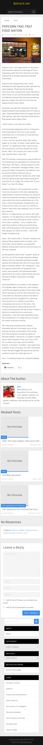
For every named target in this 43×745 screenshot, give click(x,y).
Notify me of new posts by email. (20, 607)
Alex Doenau (8, 35)
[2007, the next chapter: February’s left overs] (14, 427)
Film (33, 35)
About (8, 634)
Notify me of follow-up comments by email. (20, 601)
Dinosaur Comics (13, 683)
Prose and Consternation (16, 695)
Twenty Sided (11, 730)
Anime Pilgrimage (13, 670)
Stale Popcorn (12, 700)
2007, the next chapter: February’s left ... (21, 441)
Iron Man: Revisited (11, 475)
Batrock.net (21, 3)
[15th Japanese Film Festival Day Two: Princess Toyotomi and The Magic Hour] (14, 495)
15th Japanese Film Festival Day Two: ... (20, 509)
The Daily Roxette (13, 712)
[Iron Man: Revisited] (14, 461)
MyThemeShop (26, 742)
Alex (19, 387)
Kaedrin (9, 689)
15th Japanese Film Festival (13, 506)
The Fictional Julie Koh (15, 718)
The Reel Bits (11, 724)
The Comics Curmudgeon (16, 706)
